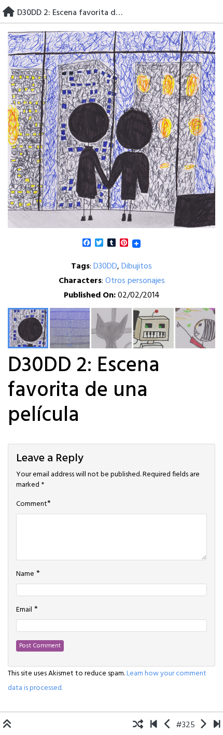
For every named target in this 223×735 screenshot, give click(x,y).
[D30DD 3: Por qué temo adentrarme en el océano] (203, 725)
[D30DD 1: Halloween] (168, 725)
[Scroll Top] (7, 725)
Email (24, 610)
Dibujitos (136, 266)
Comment (31, 504)
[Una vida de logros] (154, 725)
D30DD (105, 266)
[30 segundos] (217, 725)
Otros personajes (135, 281)
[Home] (8, 13)
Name (25, 574)
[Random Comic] (138, 725)
